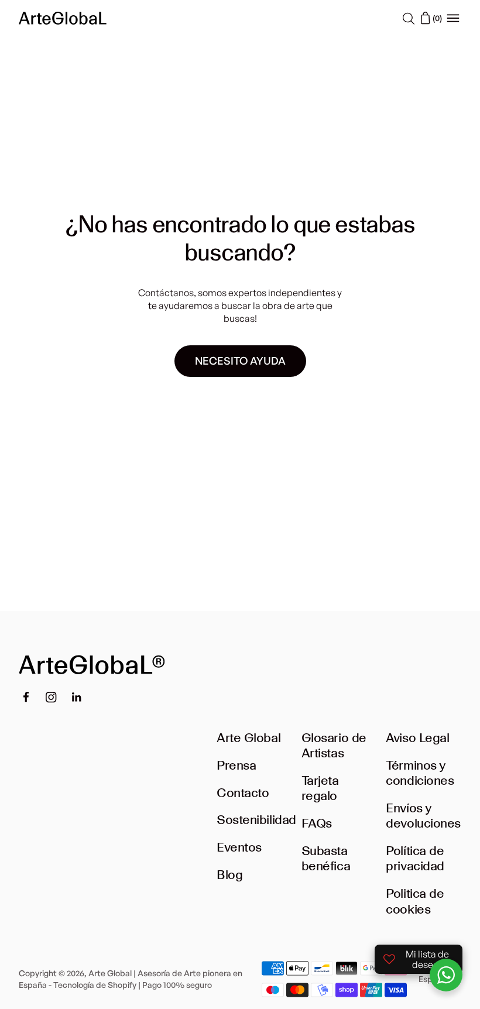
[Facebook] (26, 697)
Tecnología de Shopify (94, 985)
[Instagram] (51, 697)
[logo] (63, 18)
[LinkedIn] (77, 697)
